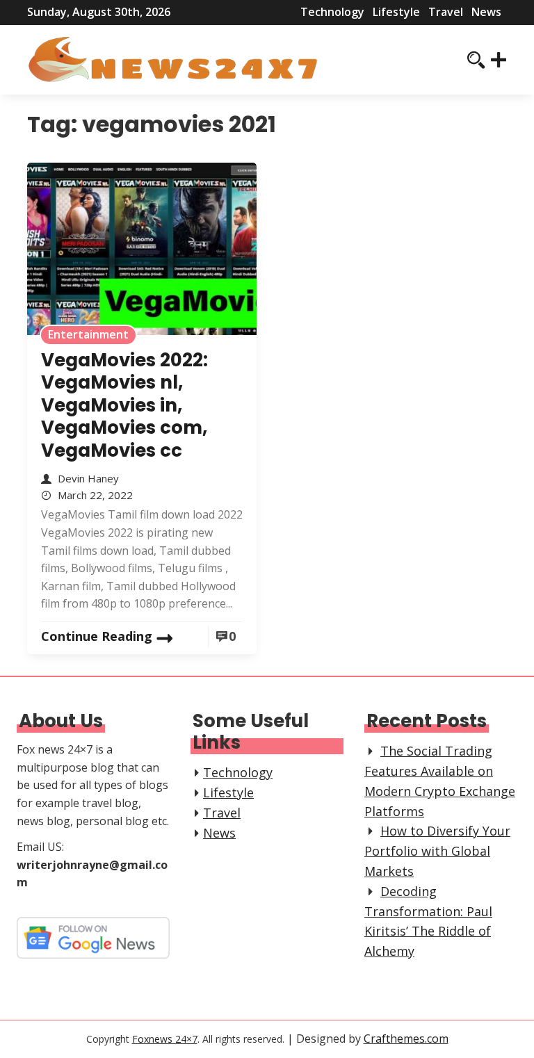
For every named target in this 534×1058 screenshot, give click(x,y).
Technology (332, 11)
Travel (445, 11)
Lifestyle (396, 11)
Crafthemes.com (406, 1038)
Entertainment (88, 334)
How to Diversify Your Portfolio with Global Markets (437, 850)
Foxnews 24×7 (164, 1038)
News (486, 11)
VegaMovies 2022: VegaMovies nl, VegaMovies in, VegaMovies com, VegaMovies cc (124, 405)
